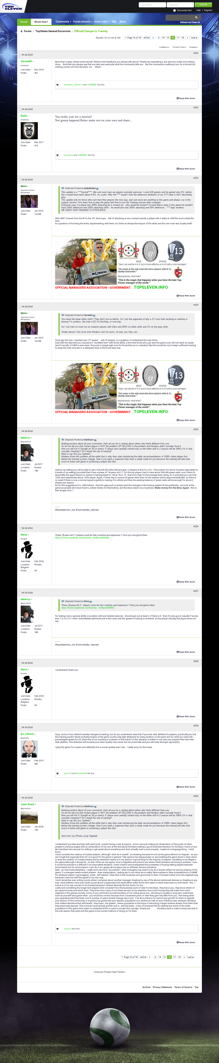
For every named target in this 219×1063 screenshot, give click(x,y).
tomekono (68, 85)
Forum (24, 21)
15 (168, 37)
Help (198, 10)
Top (196, 987)
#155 (196, 429)
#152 (196, 107)
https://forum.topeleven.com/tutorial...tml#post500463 (82, 537)
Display (192, 47)
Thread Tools (178, 47)
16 (173, 37)
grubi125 (68, 773)
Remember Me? (184, 10)
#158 (196, 661)
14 (163, 37)
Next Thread (118, 972)
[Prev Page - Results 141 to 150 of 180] (153, 38)
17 (178, 37)
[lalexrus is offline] (27, 452)
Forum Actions (81, 21)
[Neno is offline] (27, 549)
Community (62, 21)
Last (193, 37)
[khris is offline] (29, 201)
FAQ (114, 21)
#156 (196, 526)
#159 (196, 725)
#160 (196, 796)
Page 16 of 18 (134, 37)
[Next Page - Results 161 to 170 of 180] (187, 38)
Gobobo (67, 929)
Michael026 (81, 773)
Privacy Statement (162, 987)
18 (183, 37)
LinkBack (163, 47)
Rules (123, 21)
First (148, 37)
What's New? (41, 21)
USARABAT (92, 85)
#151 (196, 53)
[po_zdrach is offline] (29, 749)
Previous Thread (103, 972)
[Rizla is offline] (29, 130)
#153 (196, 178)
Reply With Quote (187, 98)
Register (208, 10)
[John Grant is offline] (29, 817)
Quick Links (100, 21)
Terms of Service (183, 987)
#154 (196, 305)
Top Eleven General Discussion (52, 31)
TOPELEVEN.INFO (151, 287)
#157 (196, 591)
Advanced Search (190, 22)
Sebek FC (78, 85)
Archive (146, 987)
